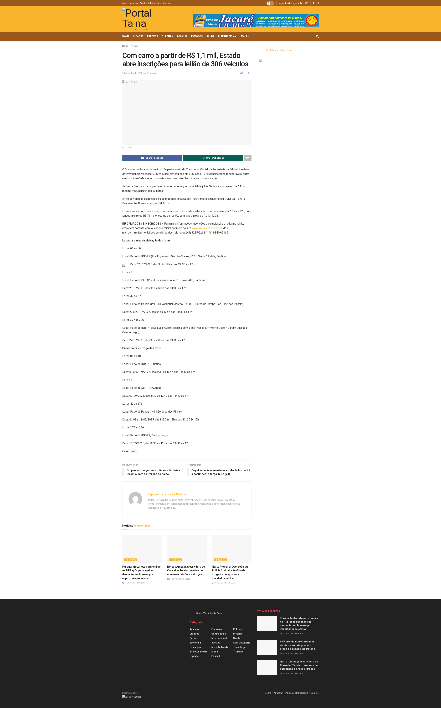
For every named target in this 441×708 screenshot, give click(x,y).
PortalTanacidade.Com (279, 50)
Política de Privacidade (150, 3)
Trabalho (238, 651)
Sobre (124, 3)
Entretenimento (198, 651)
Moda (214, 651)
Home (125, 36)
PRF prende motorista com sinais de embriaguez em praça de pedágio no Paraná (297, 645)
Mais (244, 36)
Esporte (152, 36)
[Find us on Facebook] (313, 3)
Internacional (227, 36)
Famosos (197, 36)
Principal (135, 46)
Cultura (167, 36)
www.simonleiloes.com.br (207, 228)
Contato (167, 3)
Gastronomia (219, 633)
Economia (195, 642)
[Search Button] (317, 36)
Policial (182, 36)
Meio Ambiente (219, 647)
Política (237, 629)
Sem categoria (241, 642)
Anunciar (134, 3)
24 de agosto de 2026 (134, 583)
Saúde (210, 36)
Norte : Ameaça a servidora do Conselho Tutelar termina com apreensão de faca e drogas (186, 570)
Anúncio (194, 629)
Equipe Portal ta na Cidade (167, 494)
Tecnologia (239, 647)
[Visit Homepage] (142, 19)
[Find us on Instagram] (318, 3)
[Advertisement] (153, 633)
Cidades (138, 36)
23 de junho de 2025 (132, 73)
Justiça (215, 642)
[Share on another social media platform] (248, 158)
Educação (195, 647)
